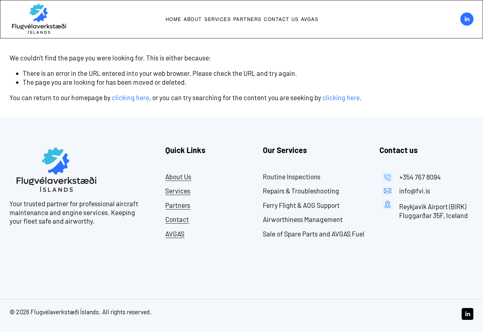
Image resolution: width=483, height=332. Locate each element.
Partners (247, 19)
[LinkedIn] (466, 19)
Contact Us (281, 19)
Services (217, 19)
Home (173, 19)
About (193, 19)
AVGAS (309, 19)
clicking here (130, 97)
